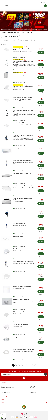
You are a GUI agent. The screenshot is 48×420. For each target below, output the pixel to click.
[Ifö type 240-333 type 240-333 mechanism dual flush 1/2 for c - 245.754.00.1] (6, 138)
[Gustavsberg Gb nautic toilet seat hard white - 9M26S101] (6, 188)
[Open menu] (2, 5)
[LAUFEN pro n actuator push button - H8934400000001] (6, 301)
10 (31, 365)
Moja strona (3, 399)
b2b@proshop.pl (33, 392)
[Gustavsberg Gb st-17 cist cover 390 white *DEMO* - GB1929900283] (6, 49)
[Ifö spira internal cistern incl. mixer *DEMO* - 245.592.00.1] (6, 75)
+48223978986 (33, 389)
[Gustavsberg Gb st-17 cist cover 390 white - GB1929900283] (6, 100)
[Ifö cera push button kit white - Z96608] (6, 339)
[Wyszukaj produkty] (45, 5)
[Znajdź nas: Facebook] (24, 378)
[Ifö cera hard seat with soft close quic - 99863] (6, 251)
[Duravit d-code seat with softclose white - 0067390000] (6, 175)
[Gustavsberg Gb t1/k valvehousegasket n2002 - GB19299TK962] (6, 352)
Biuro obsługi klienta (5, 396)
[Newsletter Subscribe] (45, 374)
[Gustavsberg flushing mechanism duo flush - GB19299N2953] (6, 264)
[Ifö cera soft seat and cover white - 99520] (6, 327)
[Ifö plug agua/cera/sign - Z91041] (6, 238)
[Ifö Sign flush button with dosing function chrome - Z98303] (6, 201)
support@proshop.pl (34, 391)
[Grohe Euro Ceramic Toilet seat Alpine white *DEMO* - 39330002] (6, 87)
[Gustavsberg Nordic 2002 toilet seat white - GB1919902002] (6, 125)
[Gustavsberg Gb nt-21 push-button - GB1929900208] (6, 150)
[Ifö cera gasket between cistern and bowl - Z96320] (6, 289)
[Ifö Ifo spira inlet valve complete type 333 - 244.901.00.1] (6, 213)
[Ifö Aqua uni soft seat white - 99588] (6, 314)
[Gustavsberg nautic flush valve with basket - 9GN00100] (6, 163)
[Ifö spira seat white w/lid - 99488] (6, 276)
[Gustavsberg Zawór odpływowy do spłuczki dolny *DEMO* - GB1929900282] (6, 62)
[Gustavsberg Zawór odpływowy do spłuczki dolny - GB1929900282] (6, 112)
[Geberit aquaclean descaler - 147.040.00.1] (6, 226)
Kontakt (2, 402)
